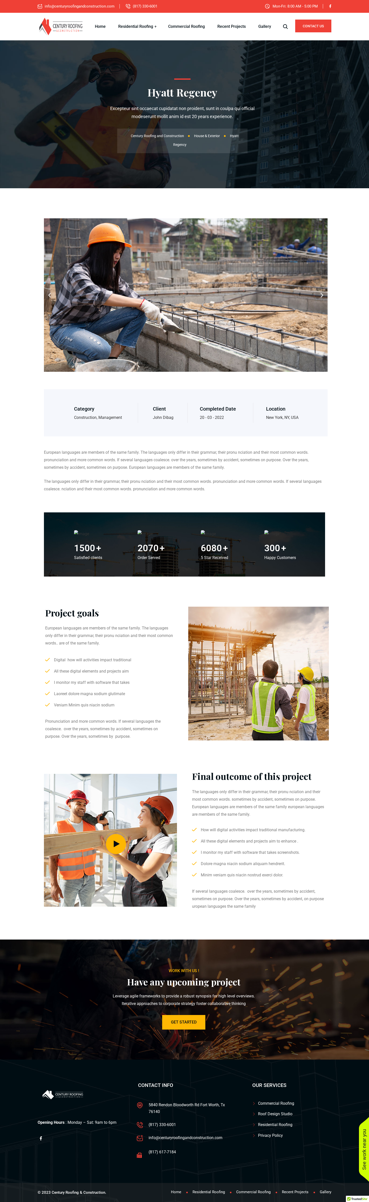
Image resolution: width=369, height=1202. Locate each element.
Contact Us (313, 26)
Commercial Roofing (186, 26)
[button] (49, 295)
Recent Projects (231, 26)
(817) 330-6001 (145, 6)
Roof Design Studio (275, 1114)
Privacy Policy (270, 1135)
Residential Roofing (135, 26)
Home (100, 26)
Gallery (264, 26)
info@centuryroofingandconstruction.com (79, 6)
